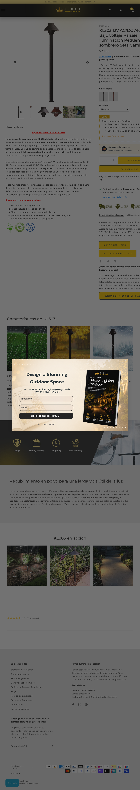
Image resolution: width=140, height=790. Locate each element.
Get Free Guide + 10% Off (46, 415)
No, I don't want (46, 424)
